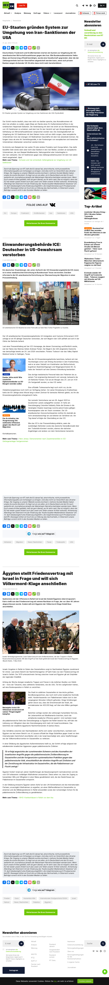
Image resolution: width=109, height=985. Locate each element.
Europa (13, 213)
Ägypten (48, 902)
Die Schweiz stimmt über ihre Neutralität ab (95, 128)
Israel (74, 898)
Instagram (13, 970)
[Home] (8, 5)
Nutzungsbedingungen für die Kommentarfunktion (75, 957)
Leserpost (58, 13)
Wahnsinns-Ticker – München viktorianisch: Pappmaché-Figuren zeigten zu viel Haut (94, 262)
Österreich (100, 13)
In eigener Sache (73, 962)
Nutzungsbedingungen (75, 948)
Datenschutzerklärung (75, 945)
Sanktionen (61, 213)
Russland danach (52, 945)
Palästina (36, 902)
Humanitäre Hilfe (29, 898)
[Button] (103, 44)
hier (55, 981)
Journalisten (70, 13)
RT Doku (52, 960)
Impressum (71, 941)
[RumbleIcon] (90, 5)
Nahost (6, 902)
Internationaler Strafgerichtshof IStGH (53, 898)
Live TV (22, 5)
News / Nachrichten (35, 542)
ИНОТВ (34, 954)
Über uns (70, 951)
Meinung (27, 13)
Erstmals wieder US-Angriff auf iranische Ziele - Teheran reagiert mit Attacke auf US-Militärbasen (94, 277)
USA (71, 213)
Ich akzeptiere (95, 51)
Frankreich (25, 213)
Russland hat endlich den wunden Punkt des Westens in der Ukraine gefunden (95, 231)
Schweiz (85, 13)
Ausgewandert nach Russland (54, 951)
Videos (46, 13)
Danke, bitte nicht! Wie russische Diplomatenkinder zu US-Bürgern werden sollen (13, 380)
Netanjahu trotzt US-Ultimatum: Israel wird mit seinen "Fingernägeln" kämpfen (13, 710)
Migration (19, 542)
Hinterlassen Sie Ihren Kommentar (40, 223)
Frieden (7, 898)
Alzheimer (7, 542)
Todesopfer (60, 542)
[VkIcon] (87, 5)
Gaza (17, 898)
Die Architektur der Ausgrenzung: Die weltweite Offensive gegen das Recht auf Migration (11, 422)
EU (5, 213)
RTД (32, 957)
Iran (51, 213)
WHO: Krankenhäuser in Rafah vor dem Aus (36, 797)
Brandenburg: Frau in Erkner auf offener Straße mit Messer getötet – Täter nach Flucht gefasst (93, 246)
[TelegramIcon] (83, 5)
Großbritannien (39, 213)
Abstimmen (93, 180)
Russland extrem (52, 956)
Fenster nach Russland (35, 965)
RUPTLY (34, 961)
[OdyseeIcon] (94, 5)
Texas (49, 542)
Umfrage (37, 13)
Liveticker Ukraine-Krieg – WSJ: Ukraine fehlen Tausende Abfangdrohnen (95, 215)
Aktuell (7, 13)
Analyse (17, 13)
